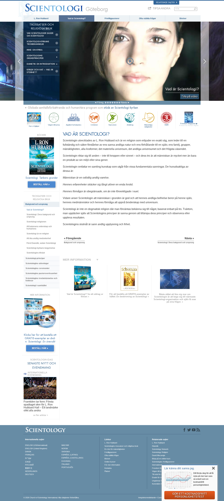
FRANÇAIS (29, 455)
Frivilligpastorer (112, 18)
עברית (28, 458)
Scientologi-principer (35, 258)
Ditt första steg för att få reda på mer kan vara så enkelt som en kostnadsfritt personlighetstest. (203, 479)
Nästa (124, 102)
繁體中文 (28, 468)
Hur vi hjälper (34, 126)
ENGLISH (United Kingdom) (36, 448)
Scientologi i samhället (36, 285)
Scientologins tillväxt (36, 253)
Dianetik (155, 446)
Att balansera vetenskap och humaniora (39, 227)
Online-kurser (109, 462)
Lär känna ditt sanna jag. (179, 468)
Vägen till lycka (54, 125)
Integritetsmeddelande (147, 498)
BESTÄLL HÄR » (41, 184)
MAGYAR (65, 445)
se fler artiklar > (40, 415)
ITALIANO (65, 464)
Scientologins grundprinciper (35, 57)
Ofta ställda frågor (147, 18)
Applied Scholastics (73, 125)
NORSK (64, 448)
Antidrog (130, 125)
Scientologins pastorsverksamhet (41, 273)
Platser (107, 471)
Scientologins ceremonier (38, 268)
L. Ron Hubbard (41, 18)
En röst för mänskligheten (114, 449)
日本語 (28, 462)
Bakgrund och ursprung (36, 204)
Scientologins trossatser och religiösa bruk (121, 446)
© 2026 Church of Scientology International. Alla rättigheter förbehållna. (51, 498)
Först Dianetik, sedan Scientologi (41, 243)
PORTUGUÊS (67, 467)
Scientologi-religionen (36, 222)
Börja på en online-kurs (161, 459)
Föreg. (100, 102)
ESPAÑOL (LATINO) (69, 455)
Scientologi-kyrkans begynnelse (41, 248)
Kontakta (108, 468)
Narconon (112, 125)
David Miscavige (158, 455)
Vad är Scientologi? (77, 18)
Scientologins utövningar (37, 263)
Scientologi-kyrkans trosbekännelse (38, 43)
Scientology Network (160, 449)
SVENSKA (65, 452)
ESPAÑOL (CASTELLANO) (72, 458)
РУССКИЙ (29, 465)
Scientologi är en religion (38, 234)
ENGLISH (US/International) (36, 445)
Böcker (183, 18)
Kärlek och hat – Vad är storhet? (40, 71)
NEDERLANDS (31, 471)
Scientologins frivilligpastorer (163, 462)
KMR (167, 125)
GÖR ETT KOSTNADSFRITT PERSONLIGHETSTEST (189, 495)
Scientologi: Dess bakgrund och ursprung (41, 215)
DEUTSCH (29, 474)
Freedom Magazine (188, 124)
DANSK (28, 452)
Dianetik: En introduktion (41, 64)
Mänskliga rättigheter (148, 125)
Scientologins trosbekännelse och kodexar (41, 279)
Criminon (94, 125)
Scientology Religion (160, 452)
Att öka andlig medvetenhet (39, 238)
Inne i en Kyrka (34, 49)
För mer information (112, 465)
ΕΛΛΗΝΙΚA (65, 461)
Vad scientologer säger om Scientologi (40, 34)
